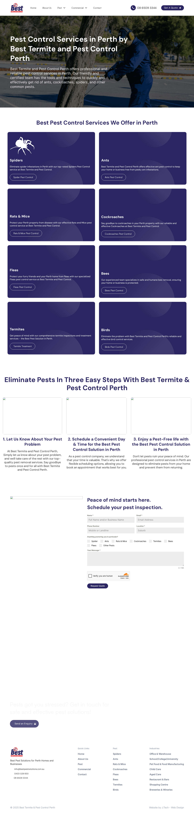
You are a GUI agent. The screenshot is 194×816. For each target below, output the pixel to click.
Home (33, 7)
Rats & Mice (119, 764)
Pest (59, 7)
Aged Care (155, 774)
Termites (117, 784)
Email (139, 515)
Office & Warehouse (160, 753)
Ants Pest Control (113, 177)
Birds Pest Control (114, 346)
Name (90, 515)
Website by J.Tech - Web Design (166, 807)
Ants (115, 759)
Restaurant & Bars (159, 779)
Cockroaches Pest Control (118, 233)
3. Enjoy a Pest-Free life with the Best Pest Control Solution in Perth (161, 444)
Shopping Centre (159, 784)
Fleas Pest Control (22, 287)
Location (140, 526)
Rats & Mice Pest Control (25, 233)
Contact (97, 7)
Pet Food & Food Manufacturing (167, 764)
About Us (46, 7)
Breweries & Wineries (161, 789)
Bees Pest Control (114, 290)
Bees (115, 779)
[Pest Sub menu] (64, 8)
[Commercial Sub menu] (86, 8)
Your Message (94, 550)
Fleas (116, 774)
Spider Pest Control (23, 177)
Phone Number (93, 526)
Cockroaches (120, 769)
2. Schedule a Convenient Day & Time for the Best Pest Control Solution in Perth (96, 444)
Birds (116, 789)
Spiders (117, 753)
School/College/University (164, 759)
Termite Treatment (22, 346)
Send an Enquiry (24, 723)
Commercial (77, 7)
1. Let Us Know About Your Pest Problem (32, 442)
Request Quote (98, 586)
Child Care (155, 769)
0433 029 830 (21, 773)
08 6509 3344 (21, 778)
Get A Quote (171, 7)
